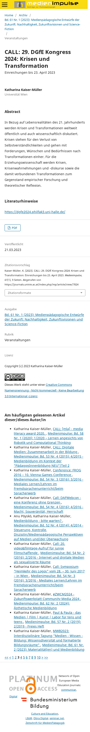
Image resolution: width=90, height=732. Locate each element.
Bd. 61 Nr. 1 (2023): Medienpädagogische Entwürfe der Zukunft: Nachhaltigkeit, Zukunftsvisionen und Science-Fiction (42, 24)
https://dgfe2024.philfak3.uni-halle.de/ (35, 212)
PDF (14, 228)
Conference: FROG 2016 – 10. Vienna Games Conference (47, 472)
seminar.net (57, 718)
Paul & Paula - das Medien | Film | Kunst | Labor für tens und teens (47, 617)
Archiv (23, 15)
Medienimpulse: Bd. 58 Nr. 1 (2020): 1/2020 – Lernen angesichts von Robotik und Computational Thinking (49, 438)
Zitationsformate (19, 293)
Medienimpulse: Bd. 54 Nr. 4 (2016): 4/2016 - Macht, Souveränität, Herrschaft (48, 509)
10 (39, 657)
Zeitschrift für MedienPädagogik (45, 722)
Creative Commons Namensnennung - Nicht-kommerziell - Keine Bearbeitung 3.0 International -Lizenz (44, 390)
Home (9, 15)
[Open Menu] (4, 4)
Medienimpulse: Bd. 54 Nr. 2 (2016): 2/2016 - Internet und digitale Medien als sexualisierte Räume (49, 557)
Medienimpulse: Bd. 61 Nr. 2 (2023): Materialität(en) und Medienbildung (49, 647)
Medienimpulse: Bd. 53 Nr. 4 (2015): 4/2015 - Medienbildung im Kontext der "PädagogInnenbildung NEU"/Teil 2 (48, 461)
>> (46, 657)
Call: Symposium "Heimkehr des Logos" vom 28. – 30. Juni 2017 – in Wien (49, 571)
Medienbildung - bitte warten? (38, 520)
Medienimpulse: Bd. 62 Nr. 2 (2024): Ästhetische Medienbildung (42, 605)
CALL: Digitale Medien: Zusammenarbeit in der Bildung (46, 449)
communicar (68, 689)
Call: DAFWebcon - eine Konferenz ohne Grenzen (47, 500)
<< (6, 657)
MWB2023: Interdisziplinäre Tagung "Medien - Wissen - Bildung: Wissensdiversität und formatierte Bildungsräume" (48, 638)
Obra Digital (40, 718)
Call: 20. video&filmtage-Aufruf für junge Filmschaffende (39, 548)
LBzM (29, 718)
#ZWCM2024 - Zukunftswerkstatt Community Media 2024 (47, 596)
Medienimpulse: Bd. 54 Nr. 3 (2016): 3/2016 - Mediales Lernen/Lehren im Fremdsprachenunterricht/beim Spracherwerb (48, 486)
